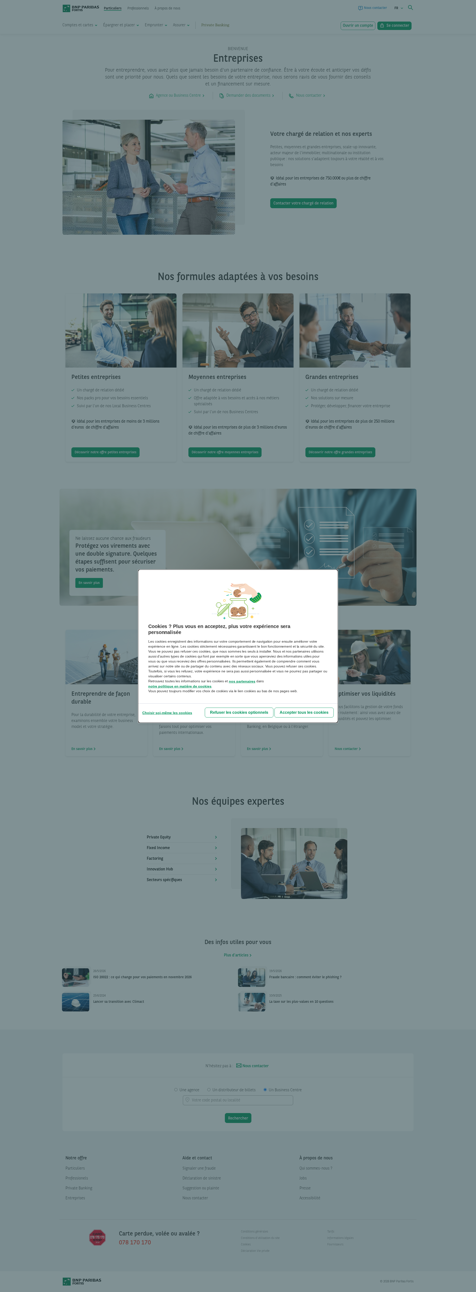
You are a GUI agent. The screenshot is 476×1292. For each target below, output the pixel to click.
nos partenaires (242, 681)
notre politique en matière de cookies (179, 686)
